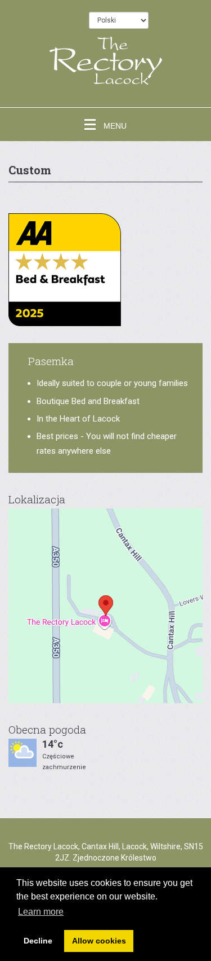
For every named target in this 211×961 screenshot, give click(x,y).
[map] (105, 605)
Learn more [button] (41, 911)
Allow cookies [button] (99, 940)
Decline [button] (38, 940)
